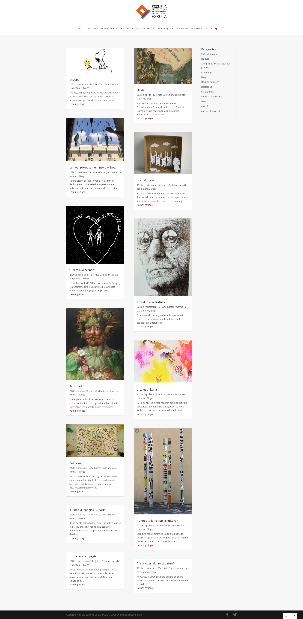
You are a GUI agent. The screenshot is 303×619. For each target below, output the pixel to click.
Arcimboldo (77, 386)
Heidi (140, 90)
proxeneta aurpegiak (83, 556)
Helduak (205, 58)
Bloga (86, 87)
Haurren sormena (210, 81)
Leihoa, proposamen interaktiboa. (92, 167)
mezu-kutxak (145, 180)
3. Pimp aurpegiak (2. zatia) (87, 510)
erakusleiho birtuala (211, 111)
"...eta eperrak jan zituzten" (155, 563)
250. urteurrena (209, 53)
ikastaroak (206, 86)
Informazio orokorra (211, 96)
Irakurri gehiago (77, 103)
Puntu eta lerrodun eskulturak (157, 521)
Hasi (80, 28)
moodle (195, 28)
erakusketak (107, 28)
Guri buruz (92, 28)
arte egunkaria (147, 389)
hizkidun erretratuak (151, 302)
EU (207, 28)
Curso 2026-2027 (142, 28)
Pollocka (75, 463)
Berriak (125, 28)
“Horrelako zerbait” (82, 270)
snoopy (74, 79)
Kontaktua (182, 28)
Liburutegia (164, 28)
